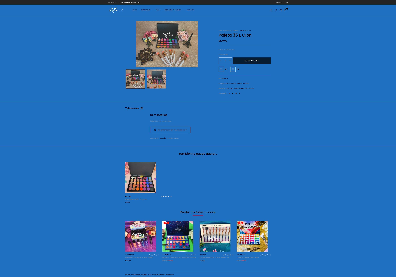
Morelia (113, 2)
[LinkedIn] (236, 93)
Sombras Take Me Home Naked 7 (248, 258)
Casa (220, 31)
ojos (231, 88)
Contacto (279, 2)
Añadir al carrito (251, 61)
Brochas (203, 255)
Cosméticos (231, 83)
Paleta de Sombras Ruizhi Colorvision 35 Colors (179, 258)
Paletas (235, 31)
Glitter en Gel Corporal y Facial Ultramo (139, 258)
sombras (251, 88)
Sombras (227, 31)
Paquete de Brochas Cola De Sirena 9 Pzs (214, 258)
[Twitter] (232, 93)
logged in (163, 138)
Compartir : (223, 93)
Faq (286, 2)
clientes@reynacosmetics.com (131, 2)
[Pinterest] (239, 93)
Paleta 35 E (243, 88)
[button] (285, 10)
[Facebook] (229, 93)
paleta (236, 88)
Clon (227, 88)
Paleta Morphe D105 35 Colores (136, 199)
